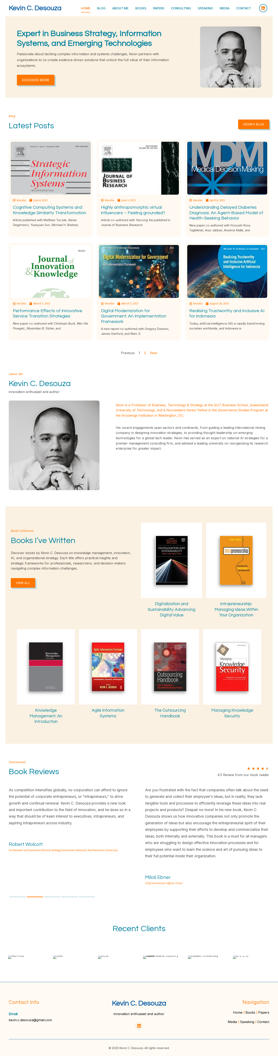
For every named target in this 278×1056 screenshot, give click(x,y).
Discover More (35, 80)
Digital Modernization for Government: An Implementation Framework (133, 316)
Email (13, 1014)
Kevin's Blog (253, 124)
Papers (158, 8)
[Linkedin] (263, 8)
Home (85, 8)
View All (23, 583)
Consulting (181, 8)
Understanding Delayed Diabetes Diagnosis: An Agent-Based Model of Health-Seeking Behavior (226, 213)
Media (224, 8)
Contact (243, 8)
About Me (120, 8)
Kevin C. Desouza (35, 8)
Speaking (205, 8)
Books (140, 8)
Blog (101, 8)
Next (153, 353)
